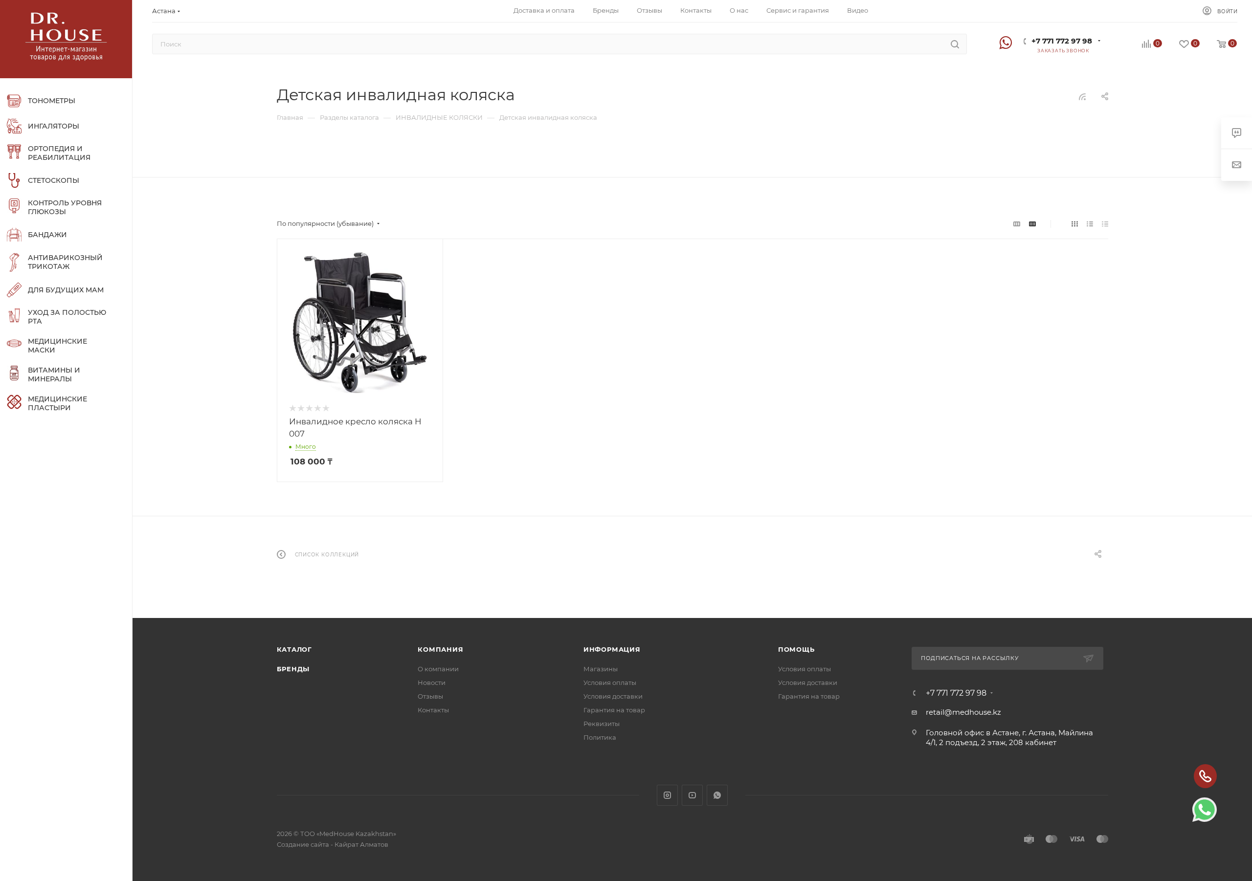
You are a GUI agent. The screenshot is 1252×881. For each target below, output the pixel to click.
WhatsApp (717, 795)
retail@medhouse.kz (963, 712)
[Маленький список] (1017, 224)
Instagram (667, 795)
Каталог (295, 649)
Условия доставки (613, 696)
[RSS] (1082, 96)
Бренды (293, 669)
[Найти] (955, 44)
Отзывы (430, 696)
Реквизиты (601, 723)
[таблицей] (1105, 224)
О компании (438, 669)
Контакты (433, 710)
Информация (612, 649)
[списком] (1089, 224)
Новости (432, 682)
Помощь (796, 649)
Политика (599, 737)
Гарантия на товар (614, 710)
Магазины (600, 669)
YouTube (692, 795)
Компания (440, 649)
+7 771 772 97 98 (1061, 40)
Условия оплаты (609, 682)
